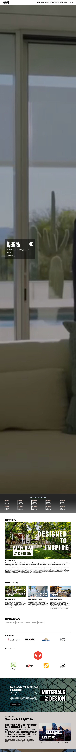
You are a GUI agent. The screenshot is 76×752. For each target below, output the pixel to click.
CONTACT (57, 2)
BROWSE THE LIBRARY (15, 705)
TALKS (61, 2)
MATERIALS (52, 2)
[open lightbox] (38, 540)
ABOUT (42, 2)
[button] (39, 2)
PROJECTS (47, 2)
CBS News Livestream (38, 497)
